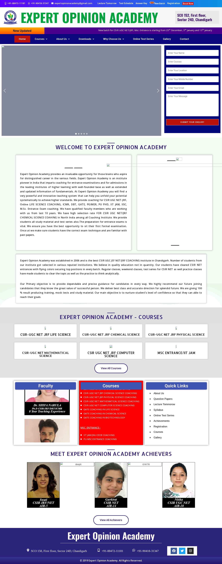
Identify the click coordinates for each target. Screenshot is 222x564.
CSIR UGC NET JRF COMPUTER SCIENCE (111, 354)
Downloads (85, 39)
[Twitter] (182, 551)
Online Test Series (143, 39)
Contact (184, 39)
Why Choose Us (112, 39)
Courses (39, 39)
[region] (81, 90)
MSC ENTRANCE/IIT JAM (176, 353)
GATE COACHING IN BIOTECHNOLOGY (104, 410)
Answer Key (141, 3)
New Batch (159, 3)
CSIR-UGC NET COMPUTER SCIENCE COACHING (109, 398)
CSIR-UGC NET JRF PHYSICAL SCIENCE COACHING (110, 390)
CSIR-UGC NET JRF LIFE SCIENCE (45, 334)
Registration (173, 3)
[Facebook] (174, 551)
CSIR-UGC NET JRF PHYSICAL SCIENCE (176, 334)
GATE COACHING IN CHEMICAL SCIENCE (105, 406)
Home (22, 39)
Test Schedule (126, 3)
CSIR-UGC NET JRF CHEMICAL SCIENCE (111, 334)
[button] (4, 90)
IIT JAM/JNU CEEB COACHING (99, 427)
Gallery (167, 39)
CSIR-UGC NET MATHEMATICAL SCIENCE (45, 354)
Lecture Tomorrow (107, 3)
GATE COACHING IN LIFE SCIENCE (102, 402)
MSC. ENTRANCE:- (90, 421)
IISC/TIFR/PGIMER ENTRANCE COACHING (106, 440)
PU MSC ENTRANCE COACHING (100, 432)
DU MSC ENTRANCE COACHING (100, 436)
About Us (61, 39)
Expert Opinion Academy (89, 17)
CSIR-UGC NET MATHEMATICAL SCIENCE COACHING (111, 394)
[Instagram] (190, 551)
